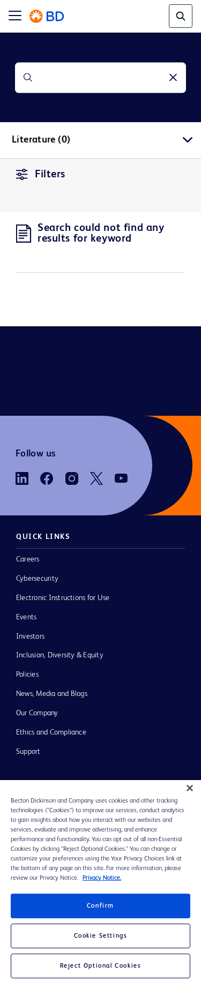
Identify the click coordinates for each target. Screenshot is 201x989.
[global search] (180, 16)
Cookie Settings (101, 936)
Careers (28, 559)
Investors (30, 636)
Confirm (100, 906)
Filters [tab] (50, 174)
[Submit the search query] (28, 77)
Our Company (37, 713)
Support (28, 751)
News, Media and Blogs (51, 694)
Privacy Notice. (102, 878)
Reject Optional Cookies (101, 966)
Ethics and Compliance (51, 732)
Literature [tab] (41, 140)
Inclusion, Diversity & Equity (59, 655)
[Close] (190, 788)
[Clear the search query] (173, 77)
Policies (27, 674)
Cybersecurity (37, 578)
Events (26, 617)
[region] (100, 884)
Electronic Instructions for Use (62, 598)
